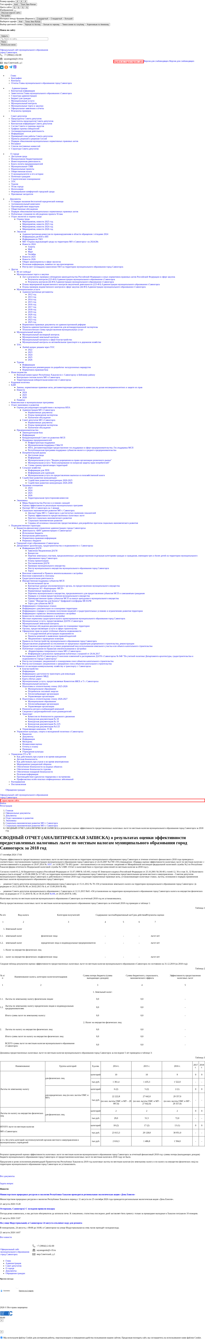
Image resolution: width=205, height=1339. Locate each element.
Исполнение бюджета (32, 533)
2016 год (32, 304)
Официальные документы (18, 813)
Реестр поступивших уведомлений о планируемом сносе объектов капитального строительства (68, 661)
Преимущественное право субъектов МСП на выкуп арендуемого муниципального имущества (73, 598)
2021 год (32, 317)
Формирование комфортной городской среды (33, 191)
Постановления (18, 784)
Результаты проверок (21, 111)
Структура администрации (24, 96)
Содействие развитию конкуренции (39, 478)
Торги (31, 571)
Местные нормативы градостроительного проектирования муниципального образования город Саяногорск (73, 618)
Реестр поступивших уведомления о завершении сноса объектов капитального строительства (67, 664)
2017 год (32, 307)
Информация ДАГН (31, 548)
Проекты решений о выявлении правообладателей (52, 636)
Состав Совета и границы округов (27, 126)
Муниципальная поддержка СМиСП (45, 445)
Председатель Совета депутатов (26, 118)
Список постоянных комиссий (25, 146)
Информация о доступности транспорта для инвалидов (48, 674)
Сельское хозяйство (31, 468)
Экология (21, 231)
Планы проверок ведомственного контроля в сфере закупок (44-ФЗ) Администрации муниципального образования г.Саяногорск (84, 287)
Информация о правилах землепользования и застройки (49, 613)
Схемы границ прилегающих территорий (47, 465)
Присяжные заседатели (22, 194)
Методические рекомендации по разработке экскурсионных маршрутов (56, 367)
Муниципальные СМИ (22, 166)
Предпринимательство (27, 430)
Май (30, 249)
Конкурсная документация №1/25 (44, 726)
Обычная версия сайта (10, 13)
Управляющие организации (41, 696)
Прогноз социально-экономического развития (50, 518)
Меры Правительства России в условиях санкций (46, 503)
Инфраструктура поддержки (41, 442)
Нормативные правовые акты (42, 591)
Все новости (6, 1237)
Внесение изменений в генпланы (38, 576)
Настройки (5, 16)
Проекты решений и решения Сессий (29, 138)
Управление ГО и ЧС (21, 754)
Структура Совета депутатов (25, 149)
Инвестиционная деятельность (25, 161)
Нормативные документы (40, 412)
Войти (3, 803)
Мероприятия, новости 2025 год (37, 221)
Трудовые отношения (32, 485)
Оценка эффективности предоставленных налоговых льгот (56, 515)
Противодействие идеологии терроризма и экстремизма (43, 777)
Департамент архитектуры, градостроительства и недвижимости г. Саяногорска (55, 545)
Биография (16, 78)
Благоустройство (30, 669)
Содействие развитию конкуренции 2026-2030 (50, 483)
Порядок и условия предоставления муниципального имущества (59, 596)
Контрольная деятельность (35, 535)
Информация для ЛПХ (39, 470)
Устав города (17, 186)
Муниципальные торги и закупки (27, 106)
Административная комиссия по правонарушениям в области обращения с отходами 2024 (65, 234)
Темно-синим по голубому (73, 24)
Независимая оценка (32, 744)
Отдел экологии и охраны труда (26, 216)
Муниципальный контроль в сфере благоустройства (47, 339)
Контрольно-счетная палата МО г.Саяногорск (38, 377)
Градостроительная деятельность (37, 578)
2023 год (32, 319)
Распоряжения (18, 782)
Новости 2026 (29, 259)
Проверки (27, 749)
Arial (16, 4)
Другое (14, 269)
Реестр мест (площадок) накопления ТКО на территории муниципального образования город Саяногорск (72, 267)
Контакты (15, 80)
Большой (68, 19)
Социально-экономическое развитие (45, 520)
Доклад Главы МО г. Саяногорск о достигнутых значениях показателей (62, 513)
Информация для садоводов (41, 473)
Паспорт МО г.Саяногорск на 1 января (40, 508)
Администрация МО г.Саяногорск (38, 410)
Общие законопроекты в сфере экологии (41, 262)
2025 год (32, 322)
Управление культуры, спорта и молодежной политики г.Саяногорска (50, 731)
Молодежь (27, 741)
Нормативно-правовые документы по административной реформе (54, 324)
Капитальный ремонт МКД (35, 676)
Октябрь (32, 254)
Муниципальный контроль (24, 103)
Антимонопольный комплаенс (25, 204)
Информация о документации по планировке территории (49, 608)
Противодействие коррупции (25, 206)
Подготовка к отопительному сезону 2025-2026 (44, 686)
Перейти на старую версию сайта (128, 62)
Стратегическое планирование (25, 179)
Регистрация (6, 806)
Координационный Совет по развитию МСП (43, 437)
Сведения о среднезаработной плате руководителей (47, 711)
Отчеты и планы (30, 746)
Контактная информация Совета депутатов (31, 123)
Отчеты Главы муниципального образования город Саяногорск (41, 83)
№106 (52, 894)
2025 (30, 357)
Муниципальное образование (42, 689)
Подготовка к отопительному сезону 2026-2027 (44, 699)
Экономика (22, 500)
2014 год (32, 299)
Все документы (7, 1176)
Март (30, 252)
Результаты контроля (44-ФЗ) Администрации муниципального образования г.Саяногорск (71, 282)
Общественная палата (21, 171)
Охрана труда (23, 219)
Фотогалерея (17, 189)
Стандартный (42, 19)
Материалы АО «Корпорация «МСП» (46, 588)
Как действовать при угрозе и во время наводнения (41, 756)
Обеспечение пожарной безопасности (35, 772)
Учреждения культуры (33, 751)
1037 (49, 864)
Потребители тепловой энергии (43, 691)
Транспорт (27, 714)
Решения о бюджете (31, 540)
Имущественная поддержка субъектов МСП (43, 581)
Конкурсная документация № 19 (43, 721)
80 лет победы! (24, 272)
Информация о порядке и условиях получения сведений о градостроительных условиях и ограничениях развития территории (82, 611)
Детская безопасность (27, 759)
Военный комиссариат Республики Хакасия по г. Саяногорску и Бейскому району (56, 375)
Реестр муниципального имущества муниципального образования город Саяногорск (68, 568)
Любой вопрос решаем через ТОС (38, 347)
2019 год (32, 312)
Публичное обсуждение (39, 417)
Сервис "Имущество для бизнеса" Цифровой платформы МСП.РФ (59, 601)
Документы (27, 736)
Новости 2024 (29, 244)
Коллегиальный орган (38, 583)
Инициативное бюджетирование (26, 159)
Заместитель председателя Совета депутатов (32, 121)
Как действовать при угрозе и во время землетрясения (42, 761)
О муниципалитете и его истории (27, 174)
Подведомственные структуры (25, 525)
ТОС (13, 181)
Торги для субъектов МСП (40, 603)
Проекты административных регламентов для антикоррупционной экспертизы (60, 327)
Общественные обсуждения (24, 209)
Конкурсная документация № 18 (43, 719)
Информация (17, 133)
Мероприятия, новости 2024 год (37, 226)
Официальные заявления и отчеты (27, 108)
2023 (30, 352)
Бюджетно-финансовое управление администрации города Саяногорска (51, 528)
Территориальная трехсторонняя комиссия (48, 498)
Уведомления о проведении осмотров (46, 638)
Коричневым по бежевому (98, 24)
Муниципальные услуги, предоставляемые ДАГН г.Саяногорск (52, 621)
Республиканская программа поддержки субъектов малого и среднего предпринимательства (72, 450)
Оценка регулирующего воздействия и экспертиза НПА (43, 407)
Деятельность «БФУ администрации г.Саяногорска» (47, 530)
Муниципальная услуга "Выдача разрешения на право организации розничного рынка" (70, 460)
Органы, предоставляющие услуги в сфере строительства (49, 628)
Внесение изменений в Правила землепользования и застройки (52, 573)
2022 (30, 349)
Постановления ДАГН (38, 563)
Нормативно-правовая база (35, 370)
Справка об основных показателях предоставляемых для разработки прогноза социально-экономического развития (83, 523)
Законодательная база (32, 432)
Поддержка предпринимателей (37, 440)
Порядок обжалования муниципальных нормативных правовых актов (44, 141)
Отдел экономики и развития (25, 405)
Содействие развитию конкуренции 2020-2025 (50, 480)
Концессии (33, 553)
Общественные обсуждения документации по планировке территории (56, 626)
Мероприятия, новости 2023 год (37, 224)
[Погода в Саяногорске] (17, 1288)
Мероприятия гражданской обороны (34, 764)
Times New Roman (28, 4)
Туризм (14, 184)
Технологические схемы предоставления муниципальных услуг (52, 329)
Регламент (16, 143)
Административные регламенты (37, 292)
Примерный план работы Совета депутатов (32, 136)
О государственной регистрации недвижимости (51, 633)
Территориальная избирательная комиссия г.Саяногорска (44, 380)
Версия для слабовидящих (169, 61)
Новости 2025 (29, 257)
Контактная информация (23, 91)
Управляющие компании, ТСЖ (37, 729)
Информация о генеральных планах (39, 606)
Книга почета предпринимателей (27, 164)
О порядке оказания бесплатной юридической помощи (37, 201)
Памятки (21, 400)
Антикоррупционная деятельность (27, 131)
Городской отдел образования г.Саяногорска (38, 543)
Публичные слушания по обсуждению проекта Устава (37, 214)
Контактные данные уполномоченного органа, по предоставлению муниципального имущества (74, 586)
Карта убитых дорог (32, 679)
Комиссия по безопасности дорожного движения (51, 716)
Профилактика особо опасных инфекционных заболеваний (45, 779)
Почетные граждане (20, 176)
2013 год (32, 297)
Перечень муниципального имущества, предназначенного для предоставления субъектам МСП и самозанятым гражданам (86, 593)
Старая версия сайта (9, 800)
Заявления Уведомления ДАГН (42, 550)
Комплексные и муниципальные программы (32, 402)
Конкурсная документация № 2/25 (44, 724)
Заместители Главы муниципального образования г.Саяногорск (41, 93)
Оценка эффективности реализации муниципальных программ (52, 505)
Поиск (3, 42)
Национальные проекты (22, 169)
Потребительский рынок (34, 452)
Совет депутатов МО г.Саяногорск (38, 420)
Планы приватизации (38, 561)
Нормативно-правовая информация (39, 538)
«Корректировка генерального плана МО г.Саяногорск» (54, 651)
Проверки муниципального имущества (46, 566)
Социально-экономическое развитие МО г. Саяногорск (48, 510)
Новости (21, 390)
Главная (9, 810)
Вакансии (27, 734)
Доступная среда (19, 156)
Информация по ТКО (32, 239)
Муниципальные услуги (22, 101)
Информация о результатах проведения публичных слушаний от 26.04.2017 (64, 653)
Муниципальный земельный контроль (40, 337)
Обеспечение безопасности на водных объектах (39, 767)
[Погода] (5, 1290)
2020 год (32, 314)
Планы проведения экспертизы (43, 415)
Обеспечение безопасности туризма (34, 769)
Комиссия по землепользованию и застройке (43, 616)
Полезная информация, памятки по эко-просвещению (47, 264)
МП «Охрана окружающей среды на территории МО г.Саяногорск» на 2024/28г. (60, 241)
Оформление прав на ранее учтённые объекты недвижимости (51, 631)
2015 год (32, 302)
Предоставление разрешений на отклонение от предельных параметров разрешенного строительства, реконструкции (78, 643)
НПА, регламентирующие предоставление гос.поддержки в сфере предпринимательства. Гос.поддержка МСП (80, 447)
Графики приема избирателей (25, 128)
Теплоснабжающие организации (43, 694)
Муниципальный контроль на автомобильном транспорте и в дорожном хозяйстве (61, 342)
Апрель (31, 246)
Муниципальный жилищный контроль (40, 334)
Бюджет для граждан (21, 98)
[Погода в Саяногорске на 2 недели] (26, 1291)
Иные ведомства (19, 372)
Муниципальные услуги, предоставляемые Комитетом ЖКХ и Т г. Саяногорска (60, 681)
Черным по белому (33, 24)
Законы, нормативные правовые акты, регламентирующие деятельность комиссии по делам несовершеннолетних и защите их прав (79, 387)
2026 (30, 360)
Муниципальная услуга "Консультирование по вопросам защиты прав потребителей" (69, 463)
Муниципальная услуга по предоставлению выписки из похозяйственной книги (66, 475)
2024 (30, 355)
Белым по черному (52, 24)
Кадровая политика (20, 382)
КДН (13, 385)
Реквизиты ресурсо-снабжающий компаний (43, 709)
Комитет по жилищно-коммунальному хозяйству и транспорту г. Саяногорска (54, 666)
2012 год (32, 294)
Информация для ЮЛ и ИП (35, 236)
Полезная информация (27, 774)
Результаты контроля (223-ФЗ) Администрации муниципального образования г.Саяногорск (71, 279)
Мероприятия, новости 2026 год (37, 229)
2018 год (32, 309)
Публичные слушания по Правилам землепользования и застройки (54, 648)
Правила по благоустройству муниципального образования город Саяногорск (59, 641)
